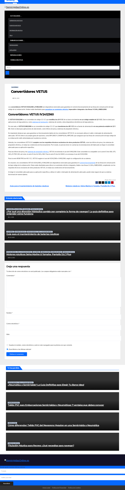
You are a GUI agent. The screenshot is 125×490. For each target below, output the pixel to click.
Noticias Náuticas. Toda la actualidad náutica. (39, 231)
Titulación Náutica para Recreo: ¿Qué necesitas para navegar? (41, 445)
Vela (11, 35)
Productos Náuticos (36, 209)
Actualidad (15, 16)
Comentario (10, 275)
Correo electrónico (12, 323)
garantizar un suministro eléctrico (56, 109)
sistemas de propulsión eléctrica (38, 151)
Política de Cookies (74, 487)
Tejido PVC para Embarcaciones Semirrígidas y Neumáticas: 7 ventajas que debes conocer (56, 405)
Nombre (9, 313)
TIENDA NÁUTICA (16, 60)
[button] (5, 63)
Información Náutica (16, 30)
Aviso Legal (46, 487)
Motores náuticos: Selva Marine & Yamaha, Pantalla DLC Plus (90, 186)
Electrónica (15, 87)
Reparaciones (16, 55)
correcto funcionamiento (87, 163)
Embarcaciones (17, 40)
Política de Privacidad (59, 487)
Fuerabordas (26, 209)
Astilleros (13, 50)
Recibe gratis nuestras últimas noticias (12, 467)
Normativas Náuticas (16, 20)
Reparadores (14, 45)
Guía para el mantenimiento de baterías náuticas (29, 186)
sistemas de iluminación (40, 122)
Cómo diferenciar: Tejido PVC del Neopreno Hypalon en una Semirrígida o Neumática (53, 425)
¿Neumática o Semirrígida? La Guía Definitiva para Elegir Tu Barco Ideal (46, 384)
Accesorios (10, 209)
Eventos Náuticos (15, 25)
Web (7, 334)
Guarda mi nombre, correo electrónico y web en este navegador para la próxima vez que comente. (40, 345)
